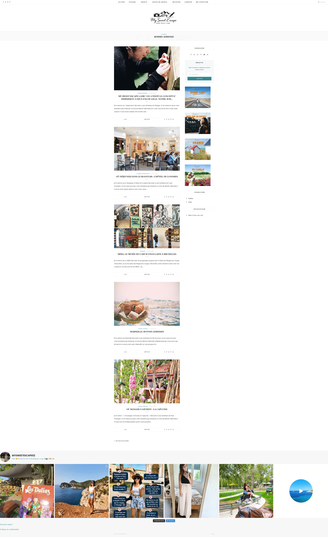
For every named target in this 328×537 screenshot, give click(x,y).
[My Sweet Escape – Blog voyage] (164, 17)
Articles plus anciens (122, 441)
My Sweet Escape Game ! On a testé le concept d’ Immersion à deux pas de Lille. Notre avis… (147, 97)
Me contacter (202, 2)
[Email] (173, 119)
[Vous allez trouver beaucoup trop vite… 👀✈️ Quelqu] (301, 491)
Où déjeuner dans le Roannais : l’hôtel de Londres (147, 176)
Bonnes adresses (142, 93)
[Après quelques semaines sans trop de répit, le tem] (191, 491)
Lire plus (147, 119)
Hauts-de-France (159, 2)
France (144, 2)
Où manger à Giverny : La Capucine (146, 409)
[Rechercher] (318, 2)
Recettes (176, 2)
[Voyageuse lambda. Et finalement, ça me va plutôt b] (137, 491)
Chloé (125, 119)
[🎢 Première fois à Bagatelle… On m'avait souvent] (246, 491)
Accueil (121, 2)
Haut (212, 534)
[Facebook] (166, 119)
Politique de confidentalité (9, 529)
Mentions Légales (6, 524)
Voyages (132, 2)
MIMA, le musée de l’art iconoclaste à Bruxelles (147, 254)
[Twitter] (168, 119)
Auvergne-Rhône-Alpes (143, 173)
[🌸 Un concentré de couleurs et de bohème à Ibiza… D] (27, 491)
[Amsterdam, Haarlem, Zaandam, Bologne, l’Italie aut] (82, 491)
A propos (188, 2)
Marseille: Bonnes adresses (147, 331)
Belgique (142, 251)
